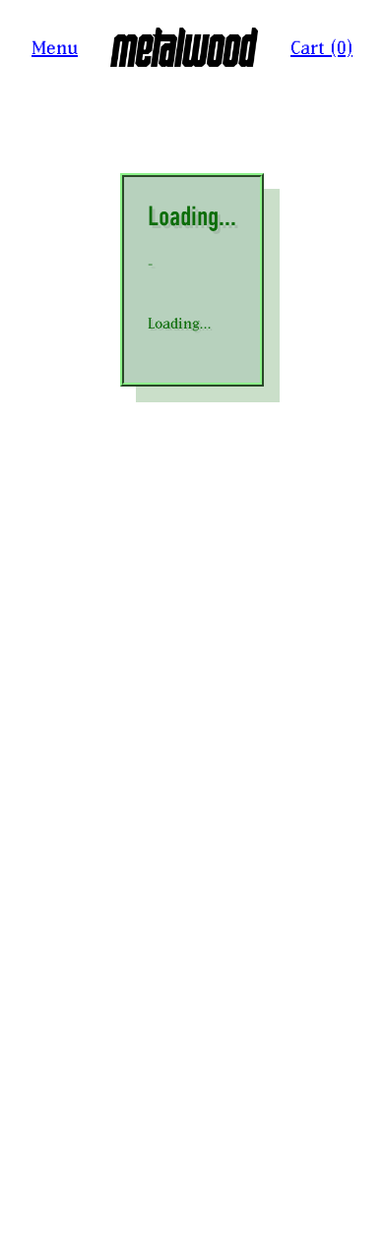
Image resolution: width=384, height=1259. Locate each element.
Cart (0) (321, 47)
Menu (55, 47)
